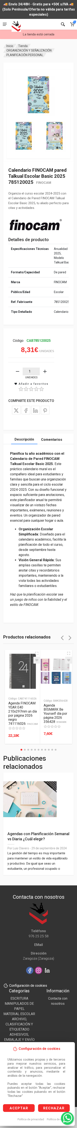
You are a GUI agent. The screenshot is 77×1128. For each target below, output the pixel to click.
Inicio (9, 46)
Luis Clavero (21, 848)
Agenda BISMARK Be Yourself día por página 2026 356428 (55, 713)
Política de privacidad (31, 1119)
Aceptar (19, 1108)
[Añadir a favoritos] (36, 660)
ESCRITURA (19, 998)
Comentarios (51, 440)
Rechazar (54, 1108)
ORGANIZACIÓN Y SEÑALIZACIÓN (29, 50)
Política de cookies (58, 1119)
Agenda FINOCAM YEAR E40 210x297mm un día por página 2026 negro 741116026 (23, 713)
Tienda (23, 46)
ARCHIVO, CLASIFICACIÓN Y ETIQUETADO (19, 1024)
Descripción (24, 439)
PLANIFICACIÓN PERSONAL (24, 55)
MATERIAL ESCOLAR (19, 1014)
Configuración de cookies (28, 986)
